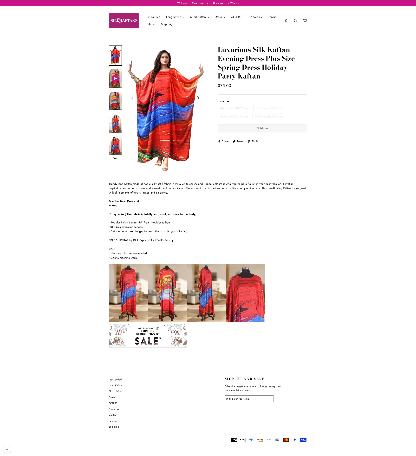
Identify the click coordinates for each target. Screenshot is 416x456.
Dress (219, 17)
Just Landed (153, 17)
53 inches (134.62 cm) (270, 108)
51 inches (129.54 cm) (234, 116)
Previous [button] (132, 97)
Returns (150, 24)
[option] (165, 110)
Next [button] (198, 97)
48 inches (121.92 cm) (269, 116)
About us (256, 17)
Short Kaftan (198, 17)
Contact (272, 17)
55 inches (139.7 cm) (234, 108)
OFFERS (236, 17)
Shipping (167, 24)
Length (223, 101)
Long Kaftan (174, 17)
